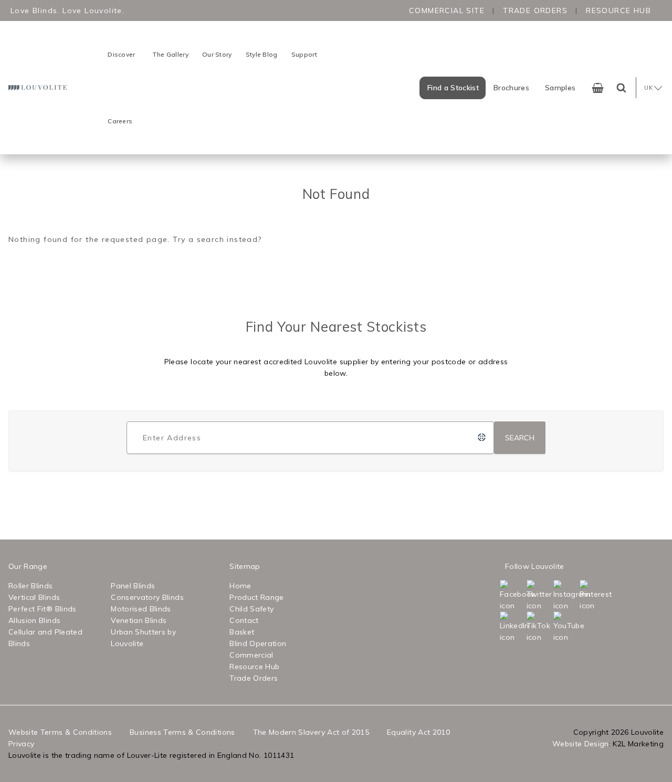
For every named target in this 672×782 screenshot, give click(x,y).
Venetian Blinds (138, 620)
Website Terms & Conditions (60, 732)
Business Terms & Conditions (182, 732)
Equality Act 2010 (418, 732)
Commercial (251, 655)
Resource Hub (618, 10)
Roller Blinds (30, 585)
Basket (241, 632)
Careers (120, 121)
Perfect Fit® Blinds (42, 609)
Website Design (580, 743)
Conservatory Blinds (147, 597)
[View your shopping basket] (598, 87)
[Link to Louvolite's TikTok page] (539, 627)
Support (304, 54)
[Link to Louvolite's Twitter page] (539, 595)
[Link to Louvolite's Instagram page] (565, 595)
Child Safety (251, 609)
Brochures (511, 87)
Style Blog (262, 54)
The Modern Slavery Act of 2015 (311, 732)
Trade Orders (535, 10)
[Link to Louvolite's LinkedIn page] (512, 627)
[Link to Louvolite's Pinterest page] (592, 595)
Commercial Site (447, 10)
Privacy (21, 743)
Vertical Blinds (34, 597)
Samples (560, 87)
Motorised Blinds (141, 609)
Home (240, 585)
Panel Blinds (133, 585)
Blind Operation (257, 643)
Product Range (256, 597)
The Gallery (170, 54)
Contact (243, 620)
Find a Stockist (453, 87)
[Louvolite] (38, 87)
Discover (121, 54)
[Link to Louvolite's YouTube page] (565, 627)
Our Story (217, 54)
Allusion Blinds (34, 620)
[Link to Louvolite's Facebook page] (512, 595)
